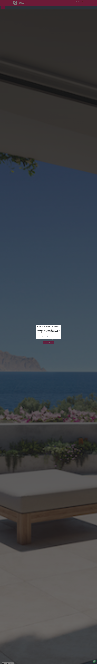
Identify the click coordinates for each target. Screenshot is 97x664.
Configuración (48, 336)
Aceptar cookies (40, 336)
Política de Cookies (40, 332)
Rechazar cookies (56, 336)
